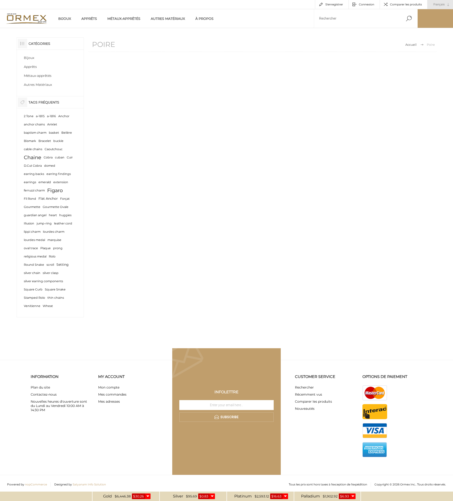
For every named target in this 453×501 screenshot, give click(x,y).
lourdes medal (34, 240)
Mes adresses (109, 401)
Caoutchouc (54, 149)
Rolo (52, 256)
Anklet (52, 124)
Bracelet (44, 141)
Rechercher (304, 387)
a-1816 (51, 116)
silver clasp (51, 273)
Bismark (30, 141)
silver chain (32, 273)
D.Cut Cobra (33, 165)
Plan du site (40, 387)
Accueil (411, 44)
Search (409, 18)
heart (53, 215)
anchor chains (34, 124)
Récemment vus (308, 394)
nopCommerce (36, 484)
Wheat (48, 306)
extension (60, 182)
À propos (204, 19)
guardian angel (35, 215)
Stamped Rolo (34, 297)
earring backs (34, 174)
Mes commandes (112, 394)
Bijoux (64, 19)
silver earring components (43, 281)
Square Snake (55, 289)
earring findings (58, 174)
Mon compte (108, 387)
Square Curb (33, 289)
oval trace (31, 248)
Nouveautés (305, 408)
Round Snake (34, 264)
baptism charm (35, 132)
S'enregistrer (334, 4)
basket (54, 132)
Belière (66, 132)
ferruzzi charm (34, 190)
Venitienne (32, 306)
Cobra (48, 157)
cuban (59, 157)
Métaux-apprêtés (123, 19)
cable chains (33, 149)
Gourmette (32, 207)
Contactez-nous (44, 394)
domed (49, 165)
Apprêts (89, 19)
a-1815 (40, 116)
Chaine (32, 157)
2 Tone (29, 116)
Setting (62, 264)
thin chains (55, 297)
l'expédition (359, 484)
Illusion (29, 223)
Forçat (65, 198)
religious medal (35, 256)
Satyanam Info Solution (89, 484)
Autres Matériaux (168, 19)
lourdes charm (53, 231)
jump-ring (44, 223)
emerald (44, 182)
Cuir (70, 157)
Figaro (55, 190)
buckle (58, 141)
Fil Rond (30, 198)
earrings (30, 182)
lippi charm (32, 231)
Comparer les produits (406, 4)
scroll (50, 264)
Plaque (45, 248)
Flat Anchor (48, 198)
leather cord (63, 223)
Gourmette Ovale (55, 207)
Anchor (63, 116)
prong (58, 248)
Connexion (366, 4)
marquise (54, 240)
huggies (65, 215)
